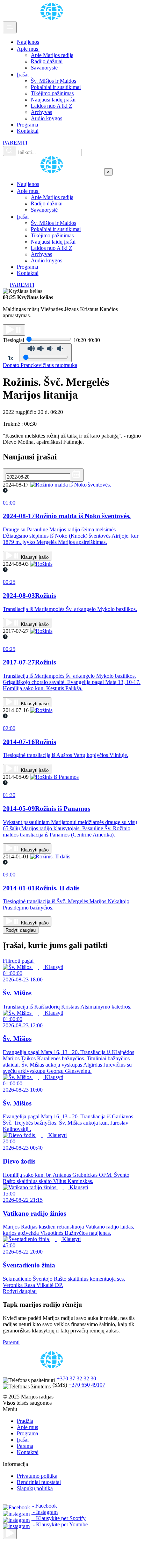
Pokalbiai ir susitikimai (56, 87)
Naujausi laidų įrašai (53, 100)
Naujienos (28, 42)
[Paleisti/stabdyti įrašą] (14, 330)
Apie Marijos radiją (52, 55)
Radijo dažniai (47, 61)
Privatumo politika (37, 1476)
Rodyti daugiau (21, 930)
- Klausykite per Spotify (58, 1518)
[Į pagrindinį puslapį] (53, 171)
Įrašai (23, 74)
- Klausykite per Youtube (59, 1524)
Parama (25, 1446)
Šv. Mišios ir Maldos (53, 81)
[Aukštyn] (10, 1533)
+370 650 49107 (87, 1385)
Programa (27, 125)
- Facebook (44, 1506)
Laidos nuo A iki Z (51, 106)
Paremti (11, 1342)
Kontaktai (27, 131)
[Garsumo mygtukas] (46, 352)
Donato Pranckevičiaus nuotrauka (40, 365)
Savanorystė (44, 68)
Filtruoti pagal (19, 961)
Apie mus (28, 49)
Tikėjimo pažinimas (52, 93)
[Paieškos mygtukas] (9, 151)
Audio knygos (46, 118)
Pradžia (25, 1421)
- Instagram (44, 1512)
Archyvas (41, 112)
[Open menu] (10, 27)
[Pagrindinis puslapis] (53, 18)
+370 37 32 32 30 (76, 1378)
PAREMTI (15, 143)
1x (10, 357)
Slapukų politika (35, 1488)
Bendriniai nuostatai (39, 1482)
